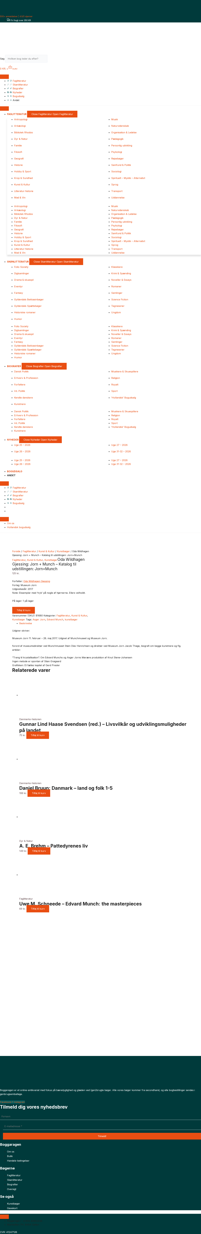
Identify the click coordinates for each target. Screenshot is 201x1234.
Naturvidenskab (120, 125)
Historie (18, 165)
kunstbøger (71, 619)
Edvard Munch (55, 619)
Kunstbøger (63, 551)
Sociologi (116, 171)
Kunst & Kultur (22, 184)
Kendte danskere (23, 397)
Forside (16, 551)
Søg (2, 58)
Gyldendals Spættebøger (28, 305)
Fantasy (18, 292)
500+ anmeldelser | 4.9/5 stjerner (16, 16)
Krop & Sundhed (23, 178)
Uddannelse (117, 197)
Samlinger (116, 292)
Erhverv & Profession (26, 377)
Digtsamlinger (21, 273)
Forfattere (19, 384)
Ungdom (116, 312)
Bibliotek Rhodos (23, 132)
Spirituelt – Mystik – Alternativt (128, 178)
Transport (116, 191)
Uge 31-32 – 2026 (121, 451)
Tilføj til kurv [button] (38, 735)
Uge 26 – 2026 (22, 451)
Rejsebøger (117, 158)
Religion (115, 377)
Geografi (19, 158)
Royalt (114, 384)
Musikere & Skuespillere (124, 371)
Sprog (114, 184)
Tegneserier (117, 305)
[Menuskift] (4, 77)
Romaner (116, 286)
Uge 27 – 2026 (119, 445)
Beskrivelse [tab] (25, 623)
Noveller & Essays (121, 279)
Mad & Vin (19, 197)
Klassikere (117, 266)
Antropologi (20, 119)
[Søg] (52, 59)
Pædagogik (117, 138)
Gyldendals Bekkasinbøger (29, 299)
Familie (18, 145)
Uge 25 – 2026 (22, 445)
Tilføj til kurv (23, 610)
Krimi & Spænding (121, 273)
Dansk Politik (21, 371)
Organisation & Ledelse (124, 132)
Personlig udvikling (121, 145)
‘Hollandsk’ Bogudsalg (123, 397)
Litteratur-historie (23, 191)
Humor (18, 319)
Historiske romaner (25, 312)
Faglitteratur (29, 551)
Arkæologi (20, 125)
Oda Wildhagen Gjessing (36, 581)
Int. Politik (19, 391)
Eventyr (18, 286)
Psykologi (116, 151)
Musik (114, 119)
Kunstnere (20, 404)
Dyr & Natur (21, 138)
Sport (114, 391)
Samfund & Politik (121, 165)
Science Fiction (119, 299)
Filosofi (18, 151)
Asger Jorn (39, 619)
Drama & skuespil (24, 279)
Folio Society (21, 266)
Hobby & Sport (22, 171)
